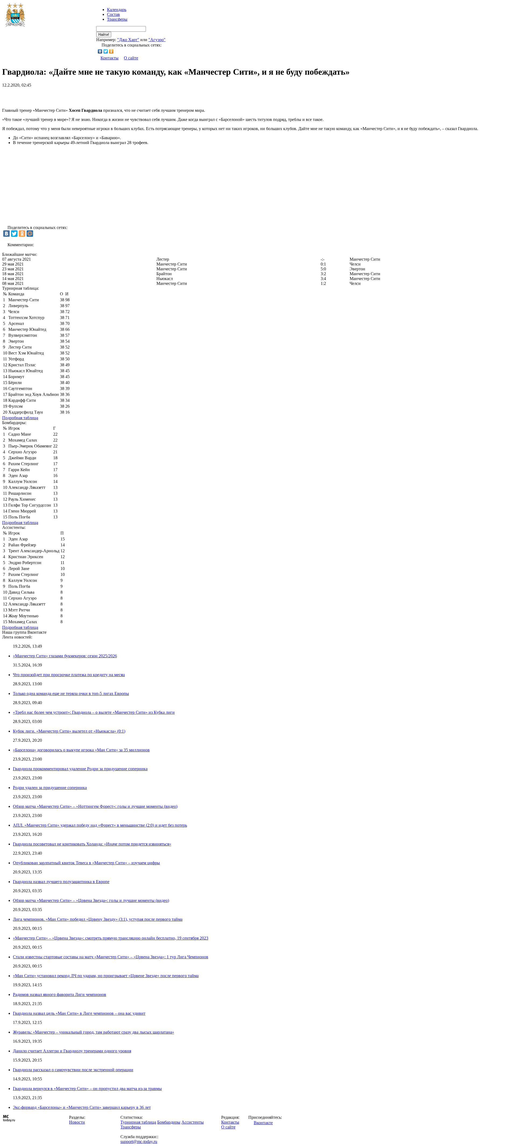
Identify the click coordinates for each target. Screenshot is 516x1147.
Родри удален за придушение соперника (50, 787)
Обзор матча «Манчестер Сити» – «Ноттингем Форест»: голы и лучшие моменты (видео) (95, 806)
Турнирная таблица (138, 1122)
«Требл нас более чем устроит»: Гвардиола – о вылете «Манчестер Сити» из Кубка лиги (94, 712)
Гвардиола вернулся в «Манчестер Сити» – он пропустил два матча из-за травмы (87, 1088)
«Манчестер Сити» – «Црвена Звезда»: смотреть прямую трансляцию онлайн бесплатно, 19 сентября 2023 (110, 938)
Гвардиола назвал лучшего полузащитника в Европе (61, 881)
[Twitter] (106, 51)
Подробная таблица (20, 417)
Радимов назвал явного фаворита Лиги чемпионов (59, 994)
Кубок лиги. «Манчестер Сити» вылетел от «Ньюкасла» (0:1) (69, 731)
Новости (77, 1122)
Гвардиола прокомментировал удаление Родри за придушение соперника (80, 768)
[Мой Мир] (30, 233)
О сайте (131, 58)
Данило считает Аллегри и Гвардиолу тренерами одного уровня (72, 1051)
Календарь (116, 9)
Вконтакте (263, 1122)
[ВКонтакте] (100, 51)
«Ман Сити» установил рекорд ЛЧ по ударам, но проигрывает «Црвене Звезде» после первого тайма (106, 975)
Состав (113, 14)
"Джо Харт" (128, 39)
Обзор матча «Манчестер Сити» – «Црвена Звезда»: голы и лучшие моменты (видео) (91, 900)
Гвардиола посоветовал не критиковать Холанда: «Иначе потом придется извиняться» (92, 844)
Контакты (110, 58)
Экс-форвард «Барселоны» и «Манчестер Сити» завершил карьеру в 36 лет (82, 1107)
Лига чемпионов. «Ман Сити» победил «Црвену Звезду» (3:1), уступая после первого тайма (97, 919)
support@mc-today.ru (138, 1141)
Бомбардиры (168, 1122)
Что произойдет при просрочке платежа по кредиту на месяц (69, 674)
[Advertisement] (65, 96)
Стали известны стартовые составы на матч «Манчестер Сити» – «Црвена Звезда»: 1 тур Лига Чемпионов (110, 957)
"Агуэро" (157, 39)
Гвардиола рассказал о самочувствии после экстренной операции (73, 1069)
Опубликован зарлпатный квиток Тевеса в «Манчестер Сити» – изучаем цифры (86, 863)
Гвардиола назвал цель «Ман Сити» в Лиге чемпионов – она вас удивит (79, 1013)
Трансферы (117, 19)
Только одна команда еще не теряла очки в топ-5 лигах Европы (71, 693)
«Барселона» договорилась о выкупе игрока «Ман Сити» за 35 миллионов (81, 750)
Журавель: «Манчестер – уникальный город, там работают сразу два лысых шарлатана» (93, 1032)
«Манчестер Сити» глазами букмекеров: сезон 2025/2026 (65, 656)
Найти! (103, 35)
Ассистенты (192, 1122)
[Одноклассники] (111, 51)
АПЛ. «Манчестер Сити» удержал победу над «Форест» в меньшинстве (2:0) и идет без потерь (100, 825)
